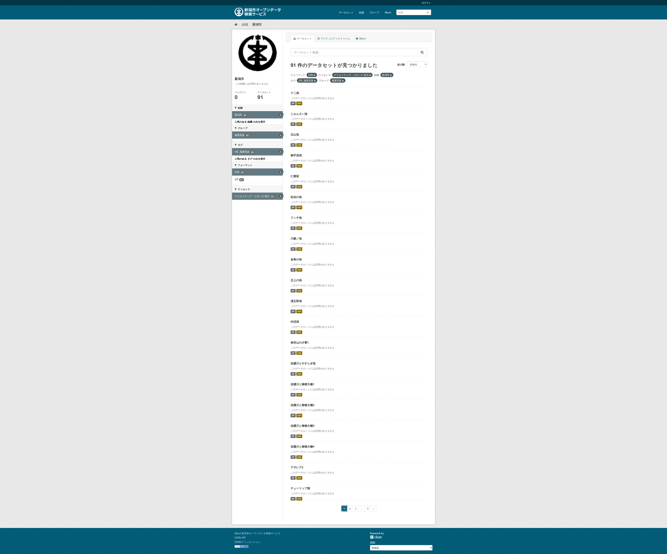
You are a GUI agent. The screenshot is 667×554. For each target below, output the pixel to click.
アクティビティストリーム (335, 38)
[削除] (314, 75)
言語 (372, 542)
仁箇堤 (295, 176)
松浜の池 (296, 197)
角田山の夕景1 (300, 342)
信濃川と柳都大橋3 (302, 426)
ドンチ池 (296, 218)
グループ (374, 12)
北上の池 (296, 280)
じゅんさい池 (299, 114)
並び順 (401, 64)
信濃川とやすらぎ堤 (303, 363)
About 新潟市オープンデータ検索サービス (257, 533)
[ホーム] (235, 24)
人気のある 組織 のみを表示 (250, 121)
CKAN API (240, 537)
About (388, 12)
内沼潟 (295, 322)
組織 (361, 12)
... (362, 508)
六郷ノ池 (296, 238)
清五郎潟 (296, 301)
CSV (299, 103)
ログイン (426, 2)
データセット (346, 12)
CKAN (376, 537)
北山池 (295, 134)
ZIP (293, 103)
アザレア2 (297, 467)
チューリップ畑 (300, 488)
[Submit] (427, 12)
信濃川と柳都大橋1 (302, 384)
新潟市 (257, 24)
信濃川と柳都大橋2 (302, 405)
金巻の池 (296, 259)
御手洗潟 (296, 155)
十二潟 (295, 93)
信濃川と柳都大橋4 (302, 446)
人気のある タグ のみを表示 (250, 158)
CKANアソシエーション (247, 542)
